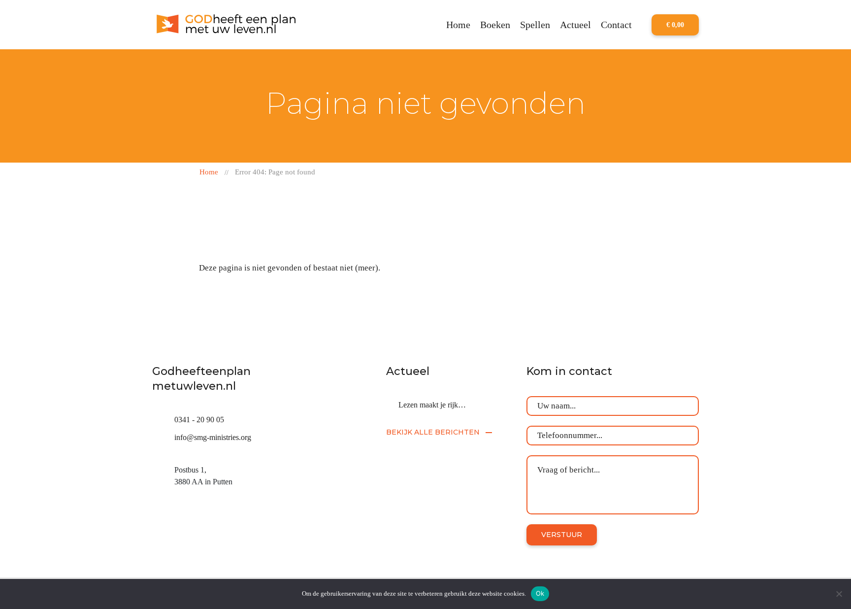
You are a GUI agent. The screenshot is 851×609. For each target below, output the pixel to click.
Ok (540, 593)
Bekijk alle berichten (433, 432)
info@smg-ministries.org (212, 437)
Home (208, 172)
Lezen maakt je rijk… (432, 405)
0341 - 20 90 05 (199, 419)
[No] (839, 594)
